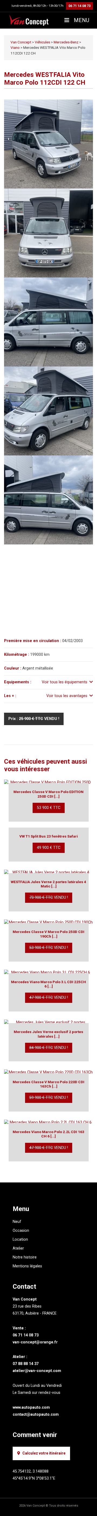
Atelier (18, 1248)
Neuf (17, 1221)
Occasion (21, 1230)
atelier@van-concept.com (37, 1370)
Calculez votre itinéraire (43, 1453)
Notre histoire (25, 1257)
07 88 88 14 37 (26, 1363)
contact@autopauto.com (36, 1414)
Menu (80, 20)
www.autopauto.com (31, 1407)
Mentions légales (27, 1266)
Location (20, 1239)
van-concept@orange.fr (35, 1342)
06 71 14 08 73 (79, 6)
